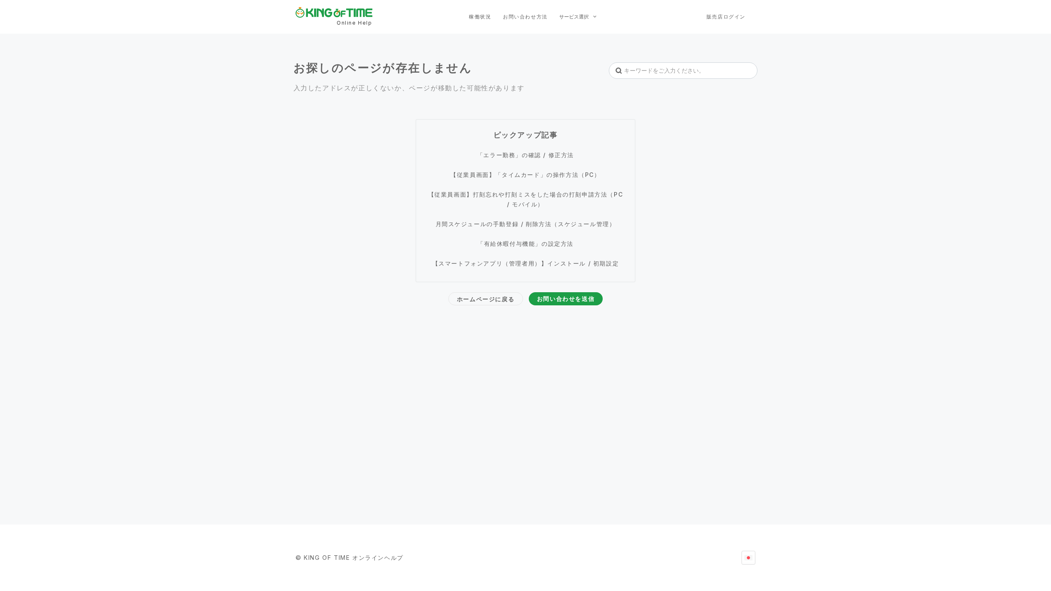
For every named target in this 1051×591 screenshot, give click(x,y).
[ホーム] (334, 12)
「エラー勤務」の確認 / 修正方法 (525, 154)
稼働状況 (480, 17)
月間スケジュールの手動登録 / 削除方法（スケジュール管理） (526, 223)
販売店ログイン (726, 17)
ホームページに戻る (485, 299)
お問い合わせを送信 (565, 298)
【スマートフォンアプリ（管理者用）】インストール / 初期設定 (525, 263)
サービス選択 (574, 17)
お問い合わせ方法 (525, 17)
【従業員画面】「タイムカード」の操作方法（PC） (525, 174)
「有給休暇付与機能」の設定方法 (525, 243)
